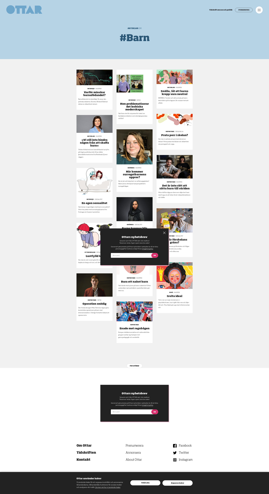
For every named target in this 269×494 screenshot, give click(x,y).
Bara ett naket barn (134, 282)
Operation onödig (94, 304)
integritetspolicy (147, 405)
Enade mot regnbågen (135, 328)
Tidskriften (86, 452)
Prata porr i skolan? (174, 135)
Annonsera (133, 452)
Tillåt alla (145, 483)
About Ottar (134, 459)
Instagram (186, 459)
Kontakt (83, 459)
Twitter (184, 452)
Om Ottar (84, 445)
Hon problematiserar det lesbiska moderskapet (134, 107)
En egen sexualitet (94, 203)
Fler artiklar (134, 366)
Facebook (185, 445)
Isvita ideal (174, 296)
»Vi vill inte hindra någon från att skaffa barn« (94, 143)
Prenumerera (243, 10)
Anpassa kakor (177, 483)
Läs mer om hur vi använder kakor (107, 487)
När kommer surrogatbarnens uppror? (134, 174)
